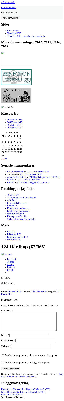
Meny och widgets (10, 18)
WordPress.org (14, 239)
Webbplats (6, 346)
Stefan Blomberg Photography (21, 219)
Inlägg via (14, 234)
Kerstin (10, 179)
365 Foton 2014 (14, 119)
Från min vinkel (8, 7)
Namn (5, 335)
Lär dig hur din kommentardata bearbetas (32, 375)
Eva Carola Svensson (17, 203)
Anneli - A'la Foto (15, 177)
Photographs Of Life (16, 216)
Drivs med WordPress (11, 394)
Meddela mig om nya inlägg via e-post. (27, 362)
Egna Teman (13, 30)
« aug (4, 158)
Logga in (11, 231)
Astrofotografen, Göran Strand (21, 197)
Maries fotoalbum (15, 213)
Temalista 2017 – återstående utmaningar (26, 36)
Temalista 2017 (14, 33)
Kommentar (6, 310)
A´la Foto (11, 200)
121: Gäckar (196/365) (38, 171)
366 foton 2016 (14, 127)
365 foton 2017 (14, 125)
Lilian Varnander (15, 171)
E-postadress (8, 340)
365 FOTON (13, 195)
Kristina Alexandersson (18, 208)
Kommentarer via (17, 237)
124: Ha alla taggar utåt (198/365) (44, 177)
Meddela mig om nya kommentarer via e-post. (31, 355)
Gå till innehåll (8, 2)
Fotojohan (12, 205)
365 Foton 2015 (14, 122)
